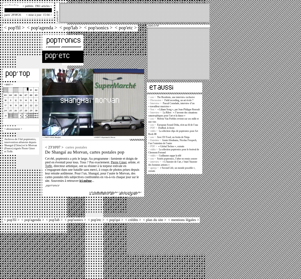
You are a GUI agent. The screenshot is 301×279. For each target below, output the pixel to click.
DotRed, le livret (166, 128)
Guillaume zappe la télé (170, 155)
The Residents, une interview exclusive (176, 97)
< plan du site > (154, 220)
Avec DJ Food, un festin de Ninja (173, 137)
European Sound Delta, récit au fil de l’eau (177, 125)
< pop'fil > (14, 27)
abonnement (13, 129)
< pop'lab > (70, 27)
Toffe (48, 166)
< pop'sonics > (98, 27)
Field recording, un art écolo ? (178, 100)
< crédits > (133, 220)
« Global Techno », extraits (171, 146)
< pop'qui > (114, 220)
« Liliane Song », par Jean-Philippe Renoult (178, 109)
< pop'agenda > (42, 27)
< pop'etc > (126, 27)
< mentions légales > (183, 220)
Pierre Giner (118, 162)
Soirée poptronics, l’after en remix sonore (177, 158)
